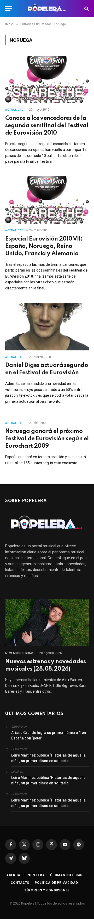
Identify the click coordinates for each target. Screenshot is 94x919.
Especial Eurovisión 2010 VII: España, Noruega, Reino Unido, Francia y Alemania (44, 246)
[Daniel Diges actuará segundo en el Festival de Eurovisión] (47, 326)
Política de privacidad (56, 883)
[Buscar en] (86, 8)
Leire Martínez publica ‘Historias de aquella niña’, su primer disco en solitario (48, 758)
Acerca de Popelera (25, 875)
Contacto (20, 883)
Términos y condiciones (47, 890)
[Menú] (8, 8)
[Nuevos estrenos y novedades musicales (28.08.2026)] (47, 622)
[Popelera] (47, 8)
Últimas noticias (66, 875)
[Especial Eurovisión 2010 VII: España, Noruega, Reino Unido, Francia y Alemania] (47, 200)
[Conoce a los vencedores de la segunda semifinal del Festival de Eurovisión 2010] (47, 79)
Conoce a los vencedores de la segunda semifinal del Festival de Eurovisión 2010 (46, 125)
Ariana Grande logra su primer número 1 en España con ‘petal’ (48, 735)
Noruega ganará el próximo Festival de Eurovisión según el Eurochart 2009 (47, 438)
